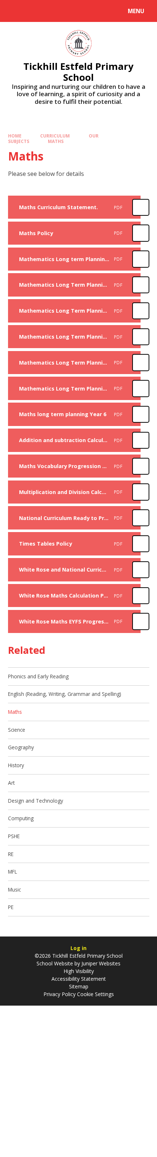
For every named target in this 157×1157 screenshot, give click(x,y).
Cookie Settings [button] (95, 994)
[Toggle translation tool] (33, 11)
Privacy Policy (59, 994)
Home (15, 136)
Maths (56, 141)
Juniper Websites (100, 963)
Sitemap (78, 986)
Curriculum (55, 136)
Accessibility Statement (78, 978)
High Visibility (79, 971)
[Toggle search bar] (14, 11)
